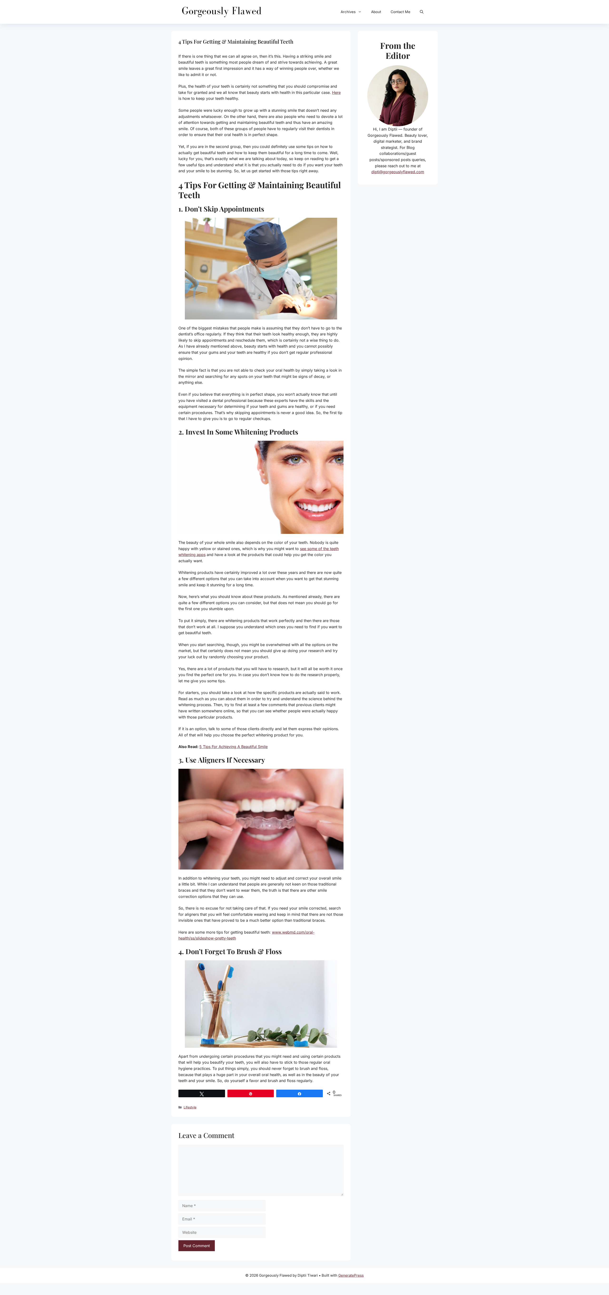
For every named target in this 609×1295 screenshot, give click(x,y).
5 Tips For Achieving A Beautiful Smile (233, 746)
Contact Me (400, 12)
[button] (421, 12)
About (376, 12)
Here (336, 92)
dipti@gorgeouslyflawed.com (397, 171)
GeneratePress (351, 1275)
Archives (348, 12)
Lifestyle (190, 1107)
